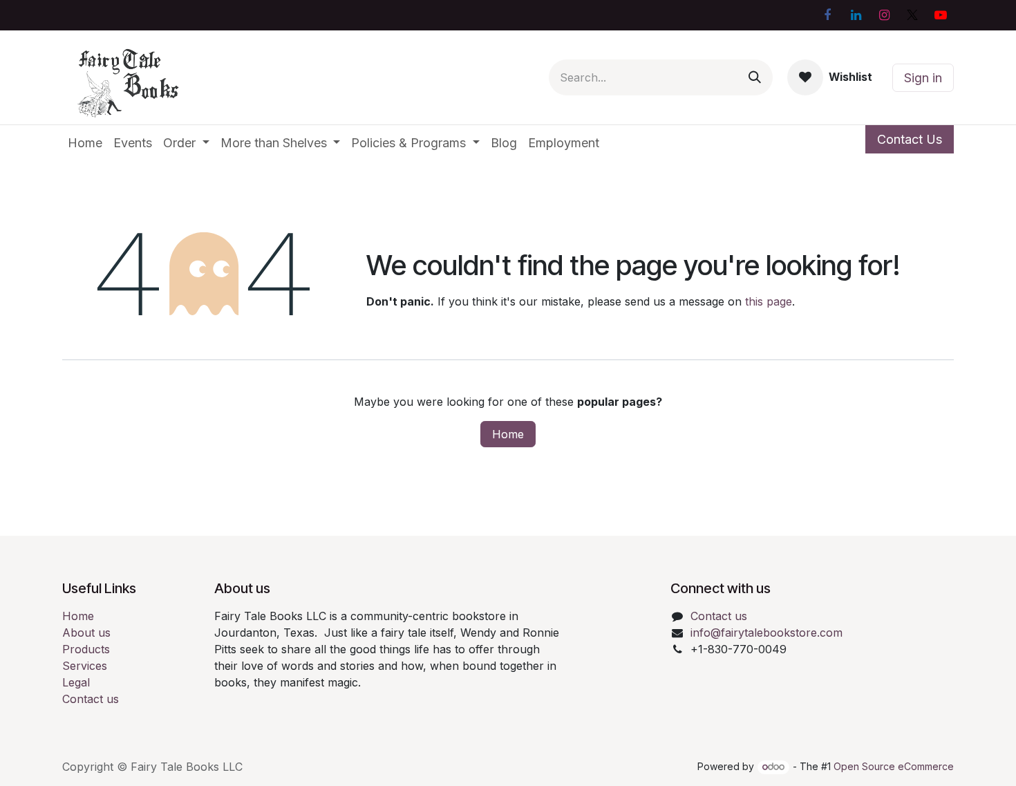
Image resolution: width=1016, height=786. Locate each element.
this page (768, 301)
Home (508, 434)
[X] (912, 15)
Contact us (90, 699)
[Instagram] (884, 15)
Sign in (923, 78)
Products (86, 649)
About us (86, 632)
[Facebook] (827, 15)
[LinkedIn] (855, 15)
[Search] (755, 77)
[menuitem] (85, 143)
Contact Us (909, 139)
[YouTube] (940, 15)
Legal (76, 682)
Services (84, 666)
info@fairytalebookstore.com (766, 632)
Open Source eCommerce (894, 766)
